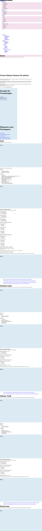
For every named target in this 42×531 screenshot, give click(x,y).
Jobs (3, 28)
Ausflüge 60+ (4, 7)
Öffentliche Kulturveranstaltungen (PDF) (5, 138)
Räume (3, 9)
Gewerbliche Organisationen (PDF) (4, 137)
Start (2, 0)
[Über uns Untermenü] (4, 15)
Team (3, 16)
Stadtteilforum (6, 42)
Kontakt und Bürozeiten (8, 49)
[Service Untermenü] (4, 22)
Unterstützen (6, 46)
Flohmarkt (4, 6)
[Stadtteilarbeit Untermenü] (6, 41)
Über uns (3, 15)
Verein (5, 45)
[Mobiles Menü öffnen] (0, 30)
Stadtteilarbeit (3, 10)
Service (3, 22)
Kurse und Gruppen (7, 36)
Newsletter (4, 27)
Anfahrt (6, 50)
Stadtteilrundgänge (5, 8)
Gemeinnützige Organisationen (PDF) (5, 134)
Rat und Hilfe (4, 5)
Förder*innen (4, 21)
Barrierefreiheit (5, 26)
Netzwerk (4, 14)
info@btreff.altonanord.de (3, 98)
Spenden (4, 20)
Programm (3, 1)
